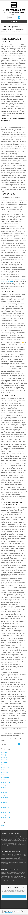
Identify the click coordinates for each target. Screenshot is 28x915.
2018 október (4, 810)
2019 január (4, 802)
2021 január (4, 765)
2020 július (3, 780)
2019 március (4, 797)
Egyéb (19, 728)
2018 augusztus (5, 815)
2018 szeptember (5, 812)
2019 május (4, 792)
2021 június (4, 752)
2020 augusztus (5, 777)
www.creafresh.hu (9, 912)
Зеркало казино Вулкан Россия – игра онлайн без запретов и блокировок (12, 734)
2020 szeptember (5, 775)
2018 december (5, 805)
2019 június (4, 790)
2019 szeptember (5, 782)
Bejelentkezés (4, 825)
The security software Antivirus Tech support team (13, 739)
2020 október (4, 772)
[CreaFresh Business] (14, 3)
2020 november (5, 770)
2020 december (5, 767)
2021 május (4, 755)
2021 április (4, 757)
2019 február (4, 800)
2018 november (5, 807)
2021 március (4, 760)
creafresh (5, 728)
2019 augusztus (5, 785)
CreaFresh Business (14, 9)
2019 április (4, 795)
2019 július (3, 787)
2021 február (4, 762)
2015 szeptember (5, 817)
